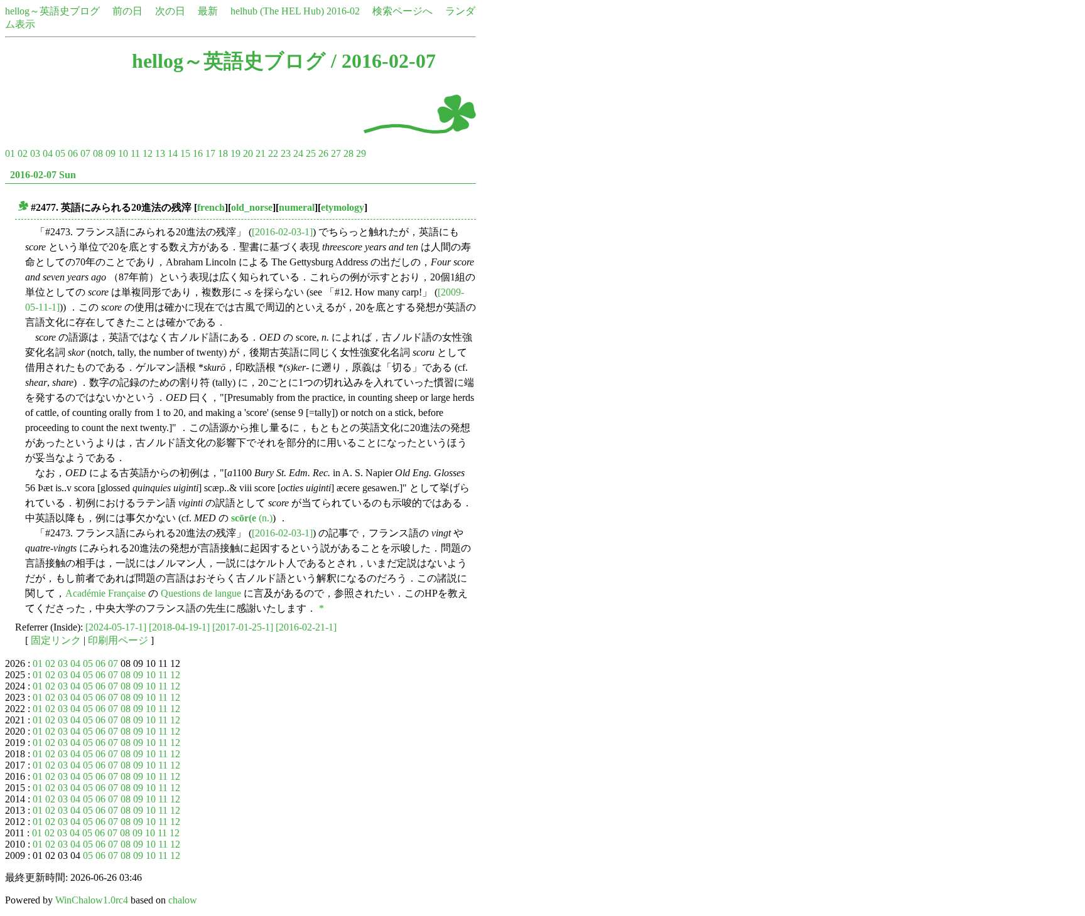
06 (73, 153)
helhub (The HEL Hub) (277, 11)
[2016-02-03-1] (282, 231)
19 (235, 153)
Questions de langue (201, 593)
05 (60, 153)
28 (348, 153)
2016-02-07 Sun (43, 174)
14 (173, 153)
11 (135, 153)
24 (298, 153)
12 (148, 153)
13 (160, 153)
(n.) (252, 518)
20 (248, 153)
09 (110, 153)
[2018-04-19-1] (179, 627)
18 (223, 153)
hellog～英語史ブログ (52, 11)
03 (35, 153)
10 (123, 153)
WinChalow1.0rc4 (91, 900)
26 (323, 153)
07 (85, 153)
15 (185, 153)
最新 (208, 11)
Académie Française (105, 593)
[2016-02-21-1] (306, 627)
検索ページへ (402, 11)
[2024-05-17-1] (115, 627)
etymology (342, 207)
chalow (182, 900)
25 (311, 153)
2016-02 (343, 11)
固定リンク (56, 640)
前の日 (127, 11)
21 (261, 153)
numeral (297, 207)
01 (10, 153)
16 (198, 153)
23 (286, 153)
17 (210, 153)
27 (336, 153)
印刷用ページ (118, 640)
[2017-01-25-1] (242, 627)
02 (23, 153)
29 (361, 153)
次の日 (170, 11)
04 (48, 153)
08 (98, 153)
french (211, 207)
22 (273, 153)
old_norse (252, 207)
